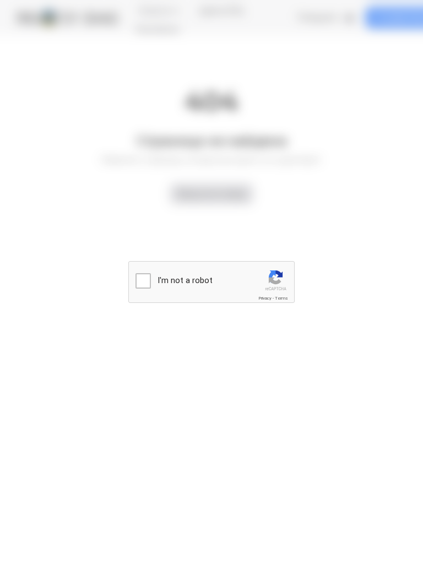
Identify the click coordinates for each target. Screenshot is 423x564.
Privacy (265, 298)
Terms (281, 298)
